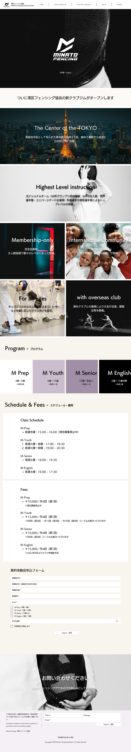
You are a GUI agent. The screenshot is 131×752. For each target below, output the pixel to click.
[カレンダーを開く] (117, 621)
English (68, 72)
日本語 (62, 72)
